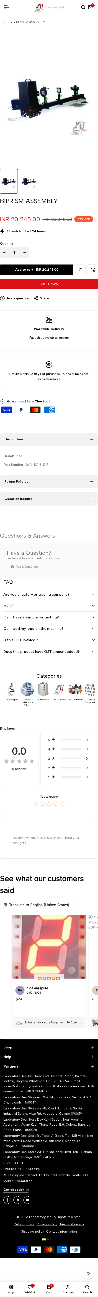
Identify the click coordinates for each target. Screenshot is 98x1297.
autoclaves (43, 699)
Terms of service (71, 1224)
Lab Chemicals (75, 699)
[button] (80, 269)
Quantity (7, 243)
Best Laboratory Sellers (27, 702)
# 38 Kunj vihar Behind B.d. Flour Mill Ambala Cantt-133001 (46, 1175)
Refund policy (24, 1224)
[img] (19, 762)
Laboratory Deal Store (20, 1120)
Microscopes (11, 699)
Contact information (61, 1231)
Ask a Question (26, 567)
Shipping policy (32, 1231)
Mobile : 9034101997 (18, 1181)
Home (7, 22)
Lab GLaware (59, 699)
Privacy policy (47, 1224)
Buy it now (49, 284)
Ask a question (18, 298)
